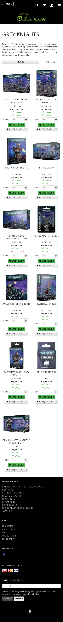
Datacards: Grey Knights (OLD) (16, 305)
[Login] (52, 5)
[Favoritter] (44, 5)
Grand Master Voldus (46, 236)
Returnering (8, 502)
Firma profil (8, 499)
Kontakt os (8, 490)
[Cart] (59, 5)
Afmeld (19, 598)
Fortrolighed (9, 505)
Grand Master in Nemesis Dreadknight (16, 441)
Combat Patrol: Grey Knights (46, 101)
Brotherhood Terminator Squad (16, 237)
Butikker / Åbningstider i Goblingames (22, 487)
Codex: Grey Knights (16, 167)
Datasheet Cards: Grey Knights (16, 373)
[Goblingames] (31, 16)
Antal (6, 119)
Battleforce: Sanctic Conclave (16, 101)
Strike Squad (46, 167)
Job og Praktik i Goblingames (17, 508)
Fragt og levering (12, 496)
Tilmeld (7, 598)
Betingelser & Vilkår (13, 493)
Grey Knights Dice (47, 372)
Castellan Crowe (46, 304)
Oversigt (7, 511)
